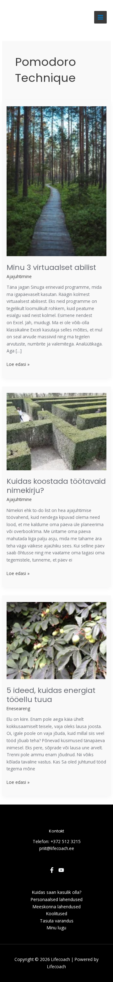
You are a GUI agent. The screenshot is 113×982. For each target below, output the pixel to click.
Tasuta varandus (56, 921)
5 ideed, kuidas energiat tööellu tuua (51, 695)
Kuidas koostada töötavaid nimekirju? (56, 485)
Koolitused (56, 913)
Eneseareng (18, 708)
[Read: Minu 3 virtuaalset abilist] (56, 181)
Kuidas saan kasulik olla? (56, 892)
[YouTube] (61, 870)
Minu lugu (56, 928)
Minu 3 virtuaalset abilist (51, 267)
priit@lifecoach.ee (56, 848)
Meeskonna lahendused (57, 907)
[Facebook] (52, 870)
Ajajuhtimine (19, 276)
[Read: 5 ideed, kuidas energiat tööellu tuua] (56, 640)
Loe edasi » (18, 364)
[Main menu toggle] (100, 17)
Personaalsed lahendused (57, 899)
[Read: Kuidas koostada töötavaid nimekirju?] (56, 431)
